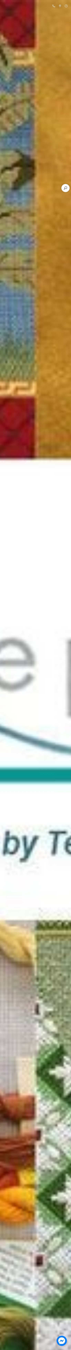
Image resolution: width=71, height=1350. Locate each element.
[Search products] (65, 188)
